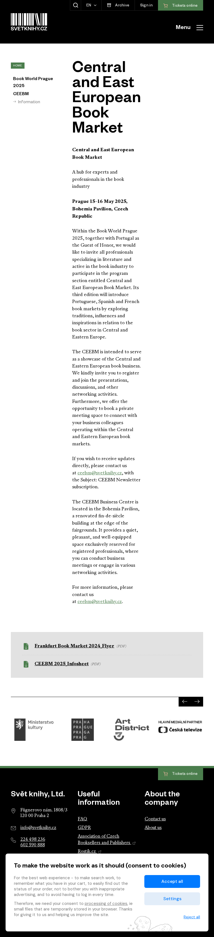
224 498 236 (32, 839)
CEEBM (21, 94)
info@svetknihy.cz (38, 828)
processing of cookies (106, 903)
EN (89, 6)
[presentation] (185, 702)
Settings (172, 899)
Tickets (184, 774)
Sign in (146, 6)
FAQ (82, 819)
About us (153, 828)
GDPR (84, 828)
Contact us (155, 819)
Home (17, 66)
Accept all (172, 881)
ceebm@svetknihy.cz (99, 473)
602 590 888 (32, 845)
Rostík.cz (87, 851)
